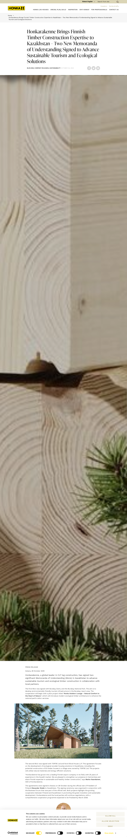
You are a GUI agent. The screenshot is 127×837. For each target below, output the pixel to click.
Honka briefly (114, 6)
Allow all (110, 815)
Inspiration (72, 10)
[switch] (60, 833)
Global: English (87, 1)
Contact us (114, 10)
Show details (109, 833)
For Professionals (99, 10)
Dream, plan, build (58, 10)
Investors (104, 6)
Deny (110, 826)
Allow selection (110, 821)
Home (10, 15)
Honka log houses (41, 10)
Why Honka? (84, 10)
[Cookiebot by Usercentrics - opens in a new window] (13, 833)
